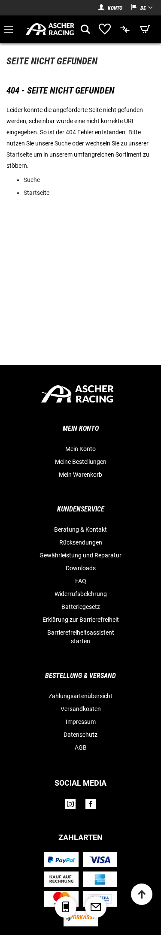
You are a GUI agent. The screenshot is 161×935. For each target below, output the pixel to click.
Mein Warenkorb (80, 474)
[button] (137, 7)
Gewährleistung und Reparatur (80, 555)
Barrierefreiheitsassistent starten (80, 637)
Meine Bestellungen (80, 461)
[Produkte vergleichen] (125, 29)
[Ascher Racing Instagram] (70, 806)
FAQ (80, 581)
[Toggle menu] (8, 29)
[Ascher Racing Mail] (95, 907)
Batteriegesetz (80, 606)
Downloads (81, 568)
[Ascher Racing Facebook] (90, 806)
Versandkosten (81, 708)
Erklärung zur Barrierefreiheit (81, 619)
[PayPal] (61, 859)
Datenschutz (80, 734)
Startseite (19, 154)
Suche (63, 143)
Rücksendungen (80, 542)
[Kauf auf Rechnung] (61, 879)
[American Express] (100, 879)
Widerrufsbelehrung (81, 593)
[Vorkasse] (80, 918)
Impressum (81, 721)
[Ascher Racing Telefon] (65, 907)
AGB (81, 747)
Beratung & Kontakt (80, 529)
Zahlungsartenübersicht (80, 696)
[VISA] (100, 859)
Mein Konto (80, 448)
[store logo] (50, 29)
